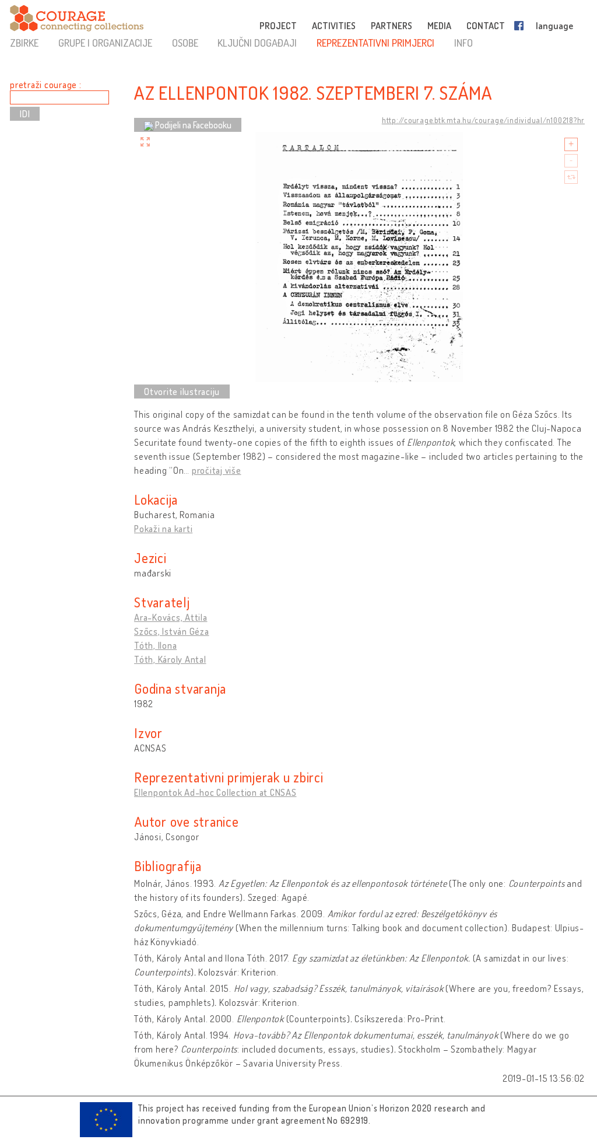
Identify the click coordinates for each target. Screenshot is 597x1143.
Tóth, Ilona (155, 645)
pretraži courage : (46, 84)
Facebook (521, 25)
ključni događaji (257, 42)
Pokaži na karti (163, 528)
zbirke (24, 42)
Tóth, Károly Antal (170, 659)
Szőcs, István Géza (171, 631)
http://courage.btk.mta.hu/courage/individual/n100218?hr (483, 120)
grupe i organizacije (105, 42)
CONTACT (485, 25)
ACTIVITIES (334, 25)
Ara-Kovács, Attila (171, 617)
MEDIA (439, 25)
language (554, 25)
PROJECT (278, 25)
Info (463, 42)
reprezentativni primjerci (375, 42)
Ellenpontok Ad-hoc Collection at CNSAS (215, 792)
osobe (185, 42)
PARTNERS (391, 25)
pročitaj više (216, 470)
